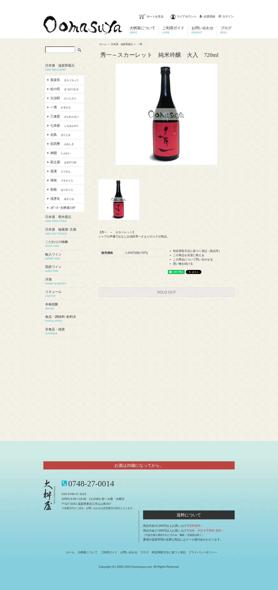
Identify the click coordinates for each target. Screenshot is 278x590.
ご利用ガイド (108, 552)
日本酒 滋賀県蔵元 (122, 44)
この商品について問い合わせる (193, 259)
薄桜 (61, 180)
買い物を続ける (183, 263)
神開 (60, 153)
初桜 (61, 189)
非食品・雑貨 (55, 331)
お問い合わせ (128, 552)
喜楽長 (64, 80)
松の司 (64, 89)
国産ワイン (53, 268)
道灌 (60, 171)
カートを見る (155, 16)
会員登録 (209, 16)
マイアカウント (187, 16)
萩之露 (63, 162)
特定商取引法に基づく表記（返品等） (197, 250)
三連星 (64, 116)
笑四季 (62, 144)
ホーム (103, 44)
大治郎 (63, 98)
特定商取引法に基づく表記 (169, 552)
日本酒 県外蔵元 (58, 218)
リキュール (53, 293)
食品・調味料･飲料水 (60, 318)
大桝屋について (87, 552)
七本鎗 (64, 125)
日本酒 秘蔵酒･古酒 (60, 231)
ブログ (144, 552)
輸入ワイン (53, 256)
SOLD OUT (166, 291)
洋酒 (56, 281)
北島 (60, 134)
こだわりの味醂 (56, 243)
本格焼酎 (51, 306)
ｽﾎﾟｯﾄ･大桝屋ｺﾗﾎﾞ (65, 207)
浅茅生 (62, 198)
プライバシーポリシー (203, 552)
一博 (139, 44)
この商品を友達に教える (188, 255)
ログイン (228, 16)
